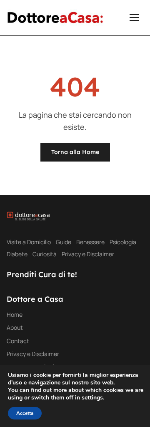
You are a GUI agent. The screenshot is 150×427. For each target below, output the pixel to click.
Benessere (90, 242)
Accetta (24, 413)
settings (92, 398)
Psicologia (123, 242)
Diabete (17, 254)
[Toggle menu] (134, 17)
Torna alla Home (75, 152)
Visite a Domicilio (29, 242)
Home (14, 314)
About (15, 327)
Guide (63, 242)
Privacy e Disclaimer (88, 254)
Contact (18, 341)
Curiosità (44, 254)
